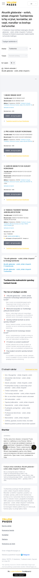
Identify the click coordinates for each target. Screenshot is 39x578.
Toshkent (6, 105)
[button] (19, 121)
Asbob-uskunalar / (11, 68)
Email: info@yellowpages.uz (11, 551)
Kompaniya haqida (8, 530)
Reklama (5, 539)
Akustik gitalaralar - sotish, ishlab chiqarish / (16, 71)
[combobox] (33, 4)
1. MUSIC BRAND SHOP (12, 95)
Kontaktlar (5, 535)
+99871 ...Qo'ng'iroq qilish (12, 243)
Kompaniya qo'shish (8, 544)
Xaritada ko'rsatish (9, 107)
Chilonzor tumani (14, 105)
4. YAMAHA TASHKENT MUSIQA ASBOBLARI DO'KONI (16, 211)
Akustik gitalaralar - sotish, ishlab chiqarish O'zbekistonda (17, 265)
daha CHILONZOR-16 (26, 105)
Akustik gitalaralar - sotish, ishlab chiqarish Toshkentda (17, 270)
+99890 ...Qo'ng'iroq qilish (13, 150)
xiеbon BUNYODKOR (26, 141)
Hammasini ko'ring (31, 369)
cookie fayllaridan (16, 571)
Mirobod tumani (14, 224)
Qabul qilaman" (19, 575)
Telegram (26, 555)
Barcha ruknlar (6, 526)
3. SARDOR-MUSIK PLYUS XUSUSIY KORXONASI (17, 167)
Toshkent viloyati (25, 103)
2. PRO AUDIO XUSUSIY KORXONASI (17, 131)
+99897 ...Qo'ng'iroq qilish (13, 116)
